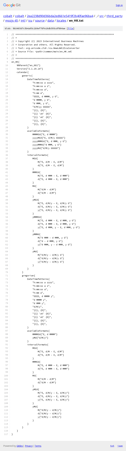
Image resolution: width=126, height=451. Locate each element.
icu (30, 20)
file (70, 28)
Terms (37, 445)
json (120, 445)
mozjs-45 (11, 20)
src (101, 16)
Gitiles (20, 445)
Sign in (119, 5)
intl (23, 20)
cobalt (7, 16)
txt (112, 445)
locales (61, 20)
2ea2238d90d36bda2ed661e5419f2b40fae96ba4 (60, 16)
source (40, 20)
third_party (114, 16)
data (50, 20)
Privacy (28, 445)
